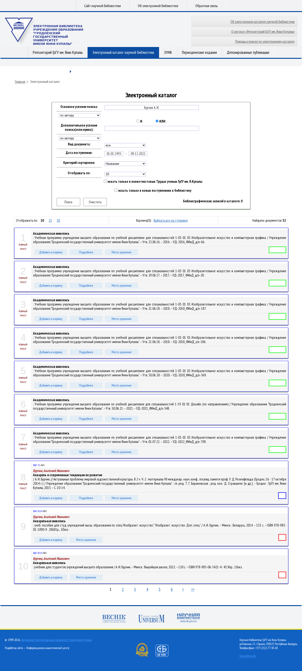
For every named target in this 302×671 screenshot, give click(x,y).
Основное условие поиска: (79, 107)
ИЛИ (162, 121)
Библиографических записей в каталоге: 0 (213, 201)
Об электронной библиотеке (158, 5)
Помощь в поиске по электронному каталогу (265, 41)
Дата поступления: (79, 153)
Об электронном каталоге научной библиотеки (263, 21)
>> (192, 589)
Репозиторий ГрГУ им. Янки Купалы (58, 52)
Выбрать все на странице (171, 220)
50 (58, 220)
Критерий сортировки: (79, 163)
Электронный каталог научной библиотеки (123, 52)
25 (50, 220)
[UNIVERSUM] (151, 619)
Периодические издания (199, 52)
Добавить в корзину (50, 252)
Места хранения (121, 252)
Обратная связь (206, 5)
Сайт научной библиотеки (102, 5)
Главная (20, 82)
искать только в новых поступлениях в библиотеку (154, 190)
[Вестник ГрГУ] (114, 619)
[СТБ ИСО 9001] (164, 656)
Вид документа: (79, 144)
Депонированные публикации (248, 52)
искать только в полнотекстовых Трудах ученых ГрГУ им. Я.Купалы (154, 181)
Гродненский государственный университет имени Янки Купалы (56, 640)
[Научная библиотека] (188, 618)
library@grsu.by (247, 656)
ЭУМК (168, 52)
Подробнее (86, 252)
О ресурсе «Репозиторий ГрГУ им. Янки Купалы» (263, 31)
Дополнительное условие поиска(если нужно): (79, 127)
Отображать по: (79, 173)
